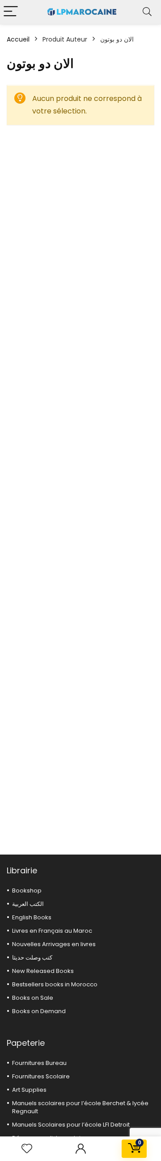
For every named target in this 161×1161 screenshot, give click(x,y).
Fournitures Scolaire (41, 1076)
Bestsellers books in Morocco (54, 984)
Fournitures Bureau (39, 1063)
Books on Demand (39, 1011)
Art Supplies (29, 1090)
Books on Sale (32, 997)
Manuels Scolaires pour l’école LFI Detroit (71, 1124)
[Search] (147, 12)
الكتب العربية (28, 904)
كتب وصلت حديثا (32, 957)
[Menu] (10, 12)
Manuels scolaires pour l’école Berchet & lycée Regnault (80, 1107)
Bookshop (27, 890)
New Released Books (43, 971)
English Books (31, 917)
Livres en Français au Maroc (52, 930)
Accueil (18, 39)
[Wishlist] (26, 1148)
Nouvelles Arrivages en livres (54, 944)
